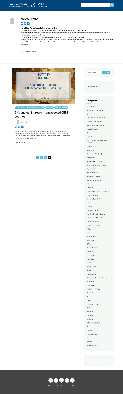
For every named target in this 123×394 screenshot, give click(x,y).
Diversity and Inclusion (94, 180)
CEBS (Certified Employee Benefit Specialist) (30, 108)
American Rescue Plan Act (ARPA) (97, 118)
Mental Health (91, 266)
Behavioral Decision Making (95, 125)
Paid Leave (90, 285)
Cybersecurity (91, 158)
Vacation (89, 330)
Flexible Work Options (93, 225)
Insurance (90, 251)
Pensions (90, 300)
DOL (88, 184)
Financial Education (93, 210)
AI (87, 114)
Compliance (90, 150)
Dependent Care (92, 169)
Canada (89, 136)
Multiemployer (91, 274)
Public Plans (91, 308)
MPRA (89, 270)
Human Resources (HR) (94, 248)
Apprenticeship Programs (95, 121)
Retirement (90, 315)
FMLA (88, 229)
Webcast (89, 338)
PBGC (88, 297)
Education (49, 108)
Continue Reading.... (21, 142)
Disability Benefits (92, 173)
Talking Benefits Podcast (94, 323)
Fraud (88, 233)
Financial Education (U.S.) (95, 218)
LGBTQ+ (89, 263)
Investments (90, 255)
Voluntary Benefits (92, 334)
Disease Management (94, 176)
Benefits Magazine (93, 129)
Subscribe (106, 72)
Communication (92, 146)
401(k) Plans (91, 106)
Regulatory (90, 312)
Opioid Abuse (91, 281)
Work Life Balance (92, 345)
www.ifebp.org (94, 86)
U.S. (88, 327)
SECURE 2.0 (90, 319)
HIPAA (89, 244)
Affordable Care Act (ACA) (95, 110)
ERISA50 (89, 206)
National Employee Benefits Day (97, 278)
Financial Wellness (93, 221)
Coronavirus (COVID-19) (94, 154)
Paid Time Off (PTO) (93, 289)
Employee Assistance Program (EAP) (98, 191)
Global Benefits (91, 236)
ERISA (89, 203)
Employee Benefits (61, 108)
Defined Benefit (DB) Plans (95, 161)
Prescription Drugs (92, 304)
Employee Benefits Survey (95, 199)
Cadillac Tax (91, 133)
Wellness (89, 342)
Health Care (90, 240)
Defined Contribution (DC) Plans (97, 165)
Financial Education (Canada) (96, 214)
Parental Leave (91, 293)
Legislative (90, 259)
